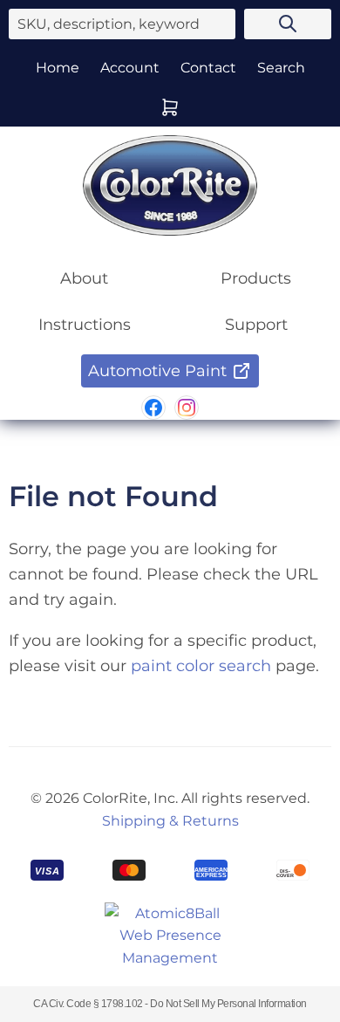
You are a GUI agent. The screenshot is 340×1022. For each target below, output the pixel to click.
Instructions (84, 324)
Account (130, 67)
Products (256, 278)
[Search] (287, 24)
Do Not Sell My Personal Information (228, 1004)
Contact (208, 67)
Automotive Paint (157, 371)
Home (57, 67)
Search (281, 67)
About (84, 278)
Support (256, 324)
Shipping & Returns (170, 821)
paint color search (201, 666)
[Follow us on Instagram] (186, 407)
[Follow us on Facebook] (153, 407)
